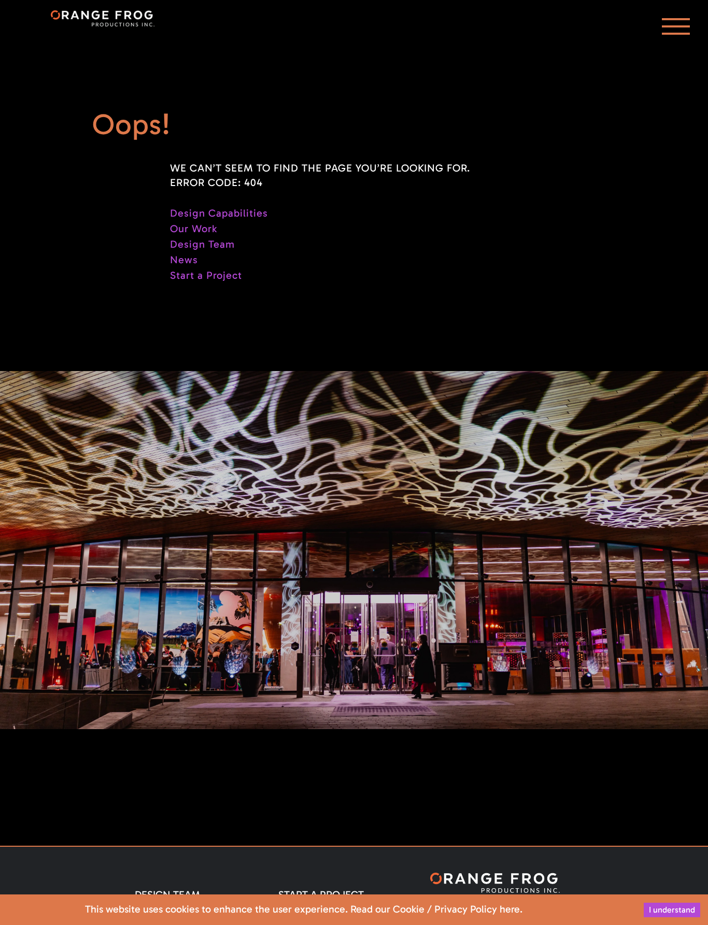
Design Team (202, 244)
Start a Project (206, 275)
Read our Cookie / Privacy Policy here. (436, 909)
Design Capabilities (219, 213)
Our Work (193, 228)
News (184, 259)
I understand (672, 910)
